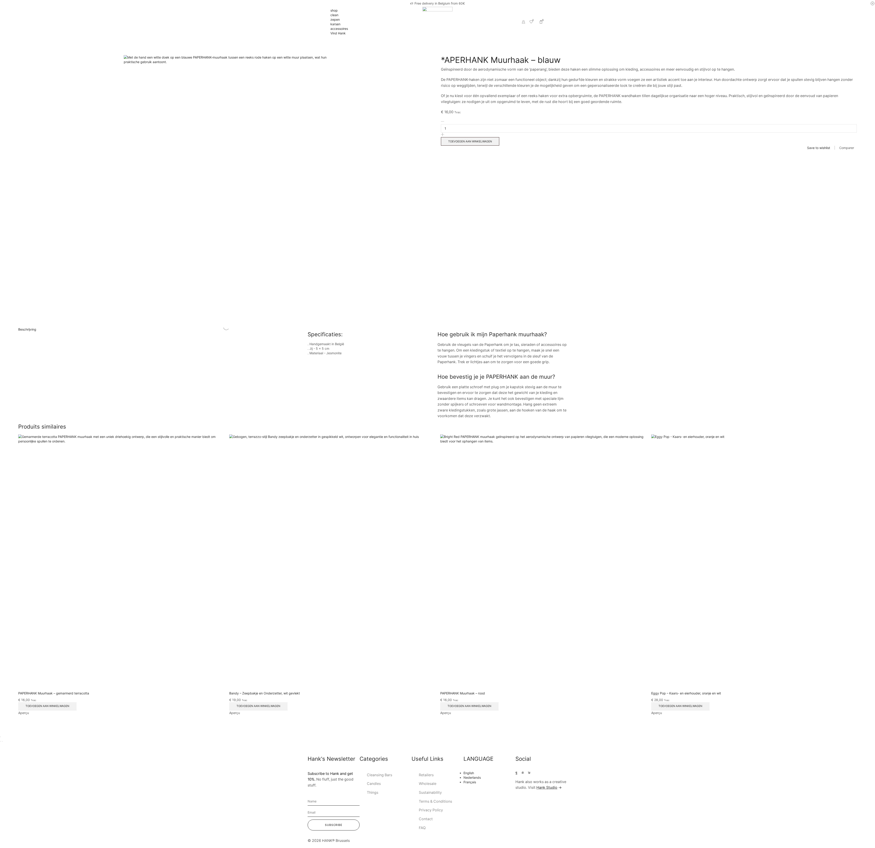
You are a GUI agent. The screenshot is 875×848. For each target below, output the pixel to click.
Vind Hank (338, 33)
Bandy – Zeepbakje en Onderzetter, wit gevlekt (264, 693)
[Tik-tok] (529, 772)
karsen (335, 24)
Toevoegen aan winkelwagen (470, 141)
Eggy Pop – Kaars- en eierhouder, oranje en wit (686, 693)
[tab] (437, 329)
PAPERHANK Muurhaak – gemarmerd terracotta (53, 693)
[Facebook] (516, 772)
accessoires (339, 29)
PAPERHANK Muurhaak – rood (462, 693)
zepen (335, 19)
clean (334, 15)
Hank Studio (546, 787)
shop (334, 10)
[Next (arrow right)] (2, 741)
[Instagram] (523, 772)
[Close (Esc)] (0, 736)
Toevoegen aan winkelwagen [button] (47, 706)
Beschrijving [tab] (27, 329)
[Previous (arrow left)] (0, 741)
